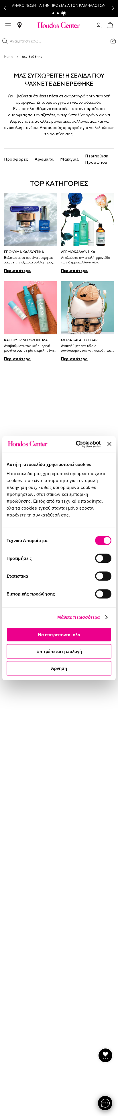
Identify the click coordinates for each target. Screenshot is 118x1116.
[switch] (103, 558)
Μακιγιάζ (69, 159)
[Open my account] (98, 25)
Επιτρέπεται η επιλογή (59, 651)
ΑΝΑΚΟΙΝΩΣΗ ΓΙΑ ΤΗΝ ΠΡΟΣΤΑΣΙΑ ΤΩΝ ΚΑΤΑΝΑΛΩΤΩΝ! (59, 5)
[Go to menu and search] (8, 25)
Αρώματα (44, 159)
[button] (4, 41)
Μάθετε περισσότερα (78, 617)
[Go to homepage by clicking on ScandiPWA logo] (59, 25)
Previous (4, 8)
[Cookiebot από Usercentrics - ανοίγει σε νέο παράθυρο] (76, 444)
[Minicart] (110, 25)
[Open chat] (105, 1103)
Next (113, 8)
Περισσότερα (17, 270)
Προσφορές (16, 159)
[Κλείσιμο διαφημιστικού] (109, 444)
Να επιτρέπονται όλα (59, 634)
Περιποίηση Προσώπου (97, 159)
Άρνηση (59, 668)
